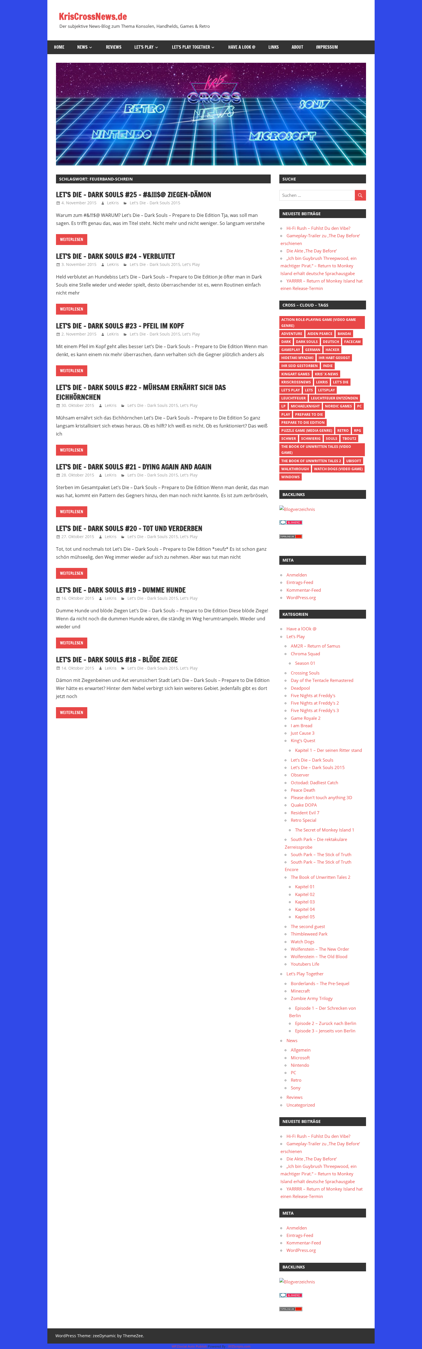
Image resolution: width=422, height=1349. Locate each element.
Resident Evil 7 (305, 812)
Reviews (113, 47)
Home (59, 47)
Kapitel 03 (305, 902)
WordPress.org (301, 597)
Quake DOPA (304, 805)
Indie (328, 365)
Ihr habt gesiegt (334, 357)
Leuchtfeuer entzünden (334, 398)
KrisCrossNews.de (93, 16)
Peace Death (303, 790)
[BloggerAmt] (297, 509)
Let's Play (191, 264)
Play (285, 414)
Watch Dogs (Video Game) (338, 468)
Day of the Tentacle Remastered (322, 680)
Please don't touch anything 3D (321, 797)
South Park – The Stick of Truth (321, 854)
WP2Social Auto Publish (189, 1346)
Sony (296, 1088)
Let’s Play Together (191, 47)
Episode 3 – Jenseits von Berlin (325, 1031)
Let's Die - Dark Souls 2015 (155, 202)
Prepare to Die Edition (303, 422)
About (297, 47)
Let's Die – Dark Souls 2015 (318, 767)
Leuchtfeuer (293, 398)
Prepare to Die (309, 414)
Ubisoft (353, 460)
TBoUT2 (349, 438)
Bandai (344, 333)
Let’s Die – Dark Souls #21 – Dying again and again (134, 467)
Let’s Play (144, 47)
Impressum (327, 47)
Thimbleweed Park (309, 934)
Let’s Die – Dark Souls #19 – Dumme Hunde (121, 590)
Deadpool (300, 688)
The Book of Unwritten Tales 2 (311, 460)
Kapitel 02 (305, 894)
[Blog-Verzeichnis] (290, 523)
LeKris (113, 202)
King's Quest (303, 740)
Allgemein (301, 1050)
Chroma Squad (305, 653)
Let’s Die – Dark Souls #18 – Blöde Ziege (117, 659)
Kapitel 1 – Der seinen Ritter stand (328, 750)
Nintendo (300, 1065)
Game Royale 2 (306, 718)
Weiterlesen (71, 239)
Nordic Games (338, 406)
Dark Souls (307, 341)
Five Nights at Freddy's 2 (315, 703)
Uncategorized (301, 1105)
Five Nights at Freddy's (313, 695)
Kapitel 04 (305, 909)
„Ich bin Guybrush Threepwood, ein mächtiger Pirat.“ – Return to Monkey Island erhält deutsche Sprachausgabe (318, 265)
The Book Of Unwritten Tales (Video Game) (316, 449)
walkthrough (295, 468)
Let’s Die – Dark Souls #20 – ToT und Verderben (129, 528)
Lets (309, 390)
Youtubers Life (305, 964)
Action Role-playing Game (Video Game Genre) (318, 322)
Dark (286, 341)
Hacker (332, 349)
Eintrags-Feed (300, 582)
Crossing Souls (305, 673)
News (82, 47)
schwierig (311, 438)
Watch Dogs (302, 941)
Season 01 (305, 663)
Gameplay (290, 349)
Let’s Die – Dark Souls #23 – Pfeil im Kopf (120, 326)
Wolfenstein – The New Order (320, 949)
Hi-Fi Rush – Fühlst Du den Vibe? (318, 228)
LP (283, 406)
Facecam (352, 341)
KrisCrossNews (296, 382)
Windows (290, 476)
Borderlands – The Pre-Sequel (320, 983)
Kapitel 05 (305, 916)
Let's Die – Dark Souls (312, 760)
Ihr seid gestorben (299, 365)
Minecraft (300, 991)
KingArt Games (295, 374)
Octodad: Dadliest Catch (314, 782)
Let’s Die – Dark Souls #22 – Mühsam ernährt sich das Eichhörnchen (141, 392)
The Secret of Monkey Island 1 (325, 830)
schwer (288, 438)
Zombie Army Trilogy (312, 998)
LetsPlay (326, 390)
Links (273, 47)
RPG (357, 430)
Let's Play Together (305, 974)
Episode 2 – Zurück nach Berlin (325, 1023)
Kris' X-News (326, 374)
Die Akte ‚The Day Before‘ (312, 251)
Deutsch (331, 341)
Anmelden (297, 575)
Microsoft (300, 1057)
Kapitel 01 (305, 886)
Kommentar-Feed (304, 590)
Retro (343, 430)
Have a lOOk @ (241, 47)
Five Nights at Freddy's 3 (315, 710)
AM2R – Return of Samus (315, 646)
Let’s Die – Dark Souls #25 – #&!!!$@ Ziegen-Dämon (133, 194)
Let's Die (341, 382)
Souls (331, 438)
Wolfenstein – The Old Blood (319, 956)
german (312, 349)
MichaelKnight (305, 406)
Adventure (291, 333)
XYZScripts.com (239, 1346)
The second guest (308, 926)
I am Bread (301, 725)
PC (359, 406)
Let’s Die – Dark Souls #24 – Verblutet (115, 256)
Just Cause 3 (303, 733)
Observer (300, 775)
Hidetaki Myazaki (297, 357)
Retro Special (303, 820)
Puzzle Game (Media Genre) (306, 430)
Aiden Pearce (319, 333)
